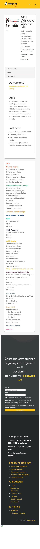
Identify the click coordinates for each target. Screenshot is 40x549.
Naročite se (20, 410)
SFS (7, 163)
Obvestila (14, 491)
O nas (13, 485)
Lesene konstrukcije (15, 215)
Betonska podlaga (13, 172)
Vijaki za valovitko (13, 196)
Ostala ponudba (17, 477)
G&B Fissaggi (12, 230)
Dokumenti (11, 69)
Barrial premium (14, 315)
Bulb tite (9, 201)
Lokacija (14, 496)
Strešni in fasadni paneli (17, 186)
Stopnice (9, 290)
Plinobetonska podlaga (15, 177)
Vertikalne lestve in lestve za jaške (19, 275)
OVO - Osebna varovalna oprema (27, 51)
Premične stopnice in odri (16, 277)
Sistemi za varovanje (18, 472)
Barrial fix (11, 317)
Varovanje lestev (12, 266)
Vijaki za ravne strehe (19, 466)
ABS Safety (11, 241)
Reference (15, 488)
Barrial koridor (12, 322)
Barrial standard (14, 312)
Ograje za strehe (12, 310)
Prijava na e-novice (18, 513)
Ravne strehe (12, 167)
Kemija (9, 237)
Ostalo (9, 226)
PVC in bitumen (12, 221)
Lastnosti (11, 76)
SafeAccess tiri (12, 303)
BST (8, 219)
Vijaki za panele (17, 469)
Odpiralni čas (16, 494)
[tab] (20, 69)
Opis (9, 72)
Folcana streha (12, 259)
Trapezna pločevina (14, 244)
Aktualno (14, 510)
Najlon (9, 235)
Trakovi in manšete (14, 208)
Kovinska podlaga (13, 249)
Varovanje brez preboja (15, 261)
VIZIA (33, 520)
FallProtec (10, 293)
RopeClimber (11, 301)
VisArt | (28, 520)
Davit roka (10, 298)
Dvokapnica (11, 256)
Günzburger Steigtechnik (17, 272)
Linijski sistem (12, 254)
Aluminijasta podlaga (14, 179)
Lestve (9, 282)
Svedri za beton (13, 326)
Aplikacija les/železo (14, 182)
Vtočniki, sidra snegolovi (20, 475)
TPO (8, 224)
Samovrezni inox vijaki (15, 198)
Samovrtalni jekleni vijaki (16, 193)
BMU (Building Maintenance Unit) (19, 296)
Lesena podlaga (12, 174)
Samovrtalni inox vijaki (15, 191)
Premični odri (11, 280)
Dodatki (9, 264)
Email (7, 388)
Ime (6, 393)
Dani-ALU (10, 307)
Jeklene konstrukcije (15, 212)
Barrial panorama (13, 320)
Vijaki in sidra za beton (15, 232)
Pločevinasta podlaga (15, 169)
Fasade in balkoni (13, 203)
